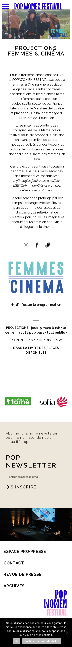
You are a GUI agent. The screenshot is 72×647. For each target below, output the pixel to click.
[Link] (48, 245)
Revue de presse (23, 574)
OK (17, 641)
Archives (14, 586)
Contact (14, 563)
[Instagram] (26, 245)
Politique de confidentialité (41, 641)
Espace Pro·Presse (25, 551)
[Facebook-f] (37, 245)
